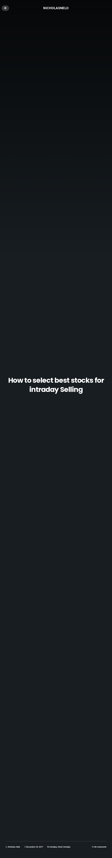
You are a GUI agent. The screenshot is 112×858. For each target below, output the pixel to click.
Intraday (53, 847)
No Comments (100, 847)
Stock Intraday (64, 847)
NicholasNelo (56, 8)
